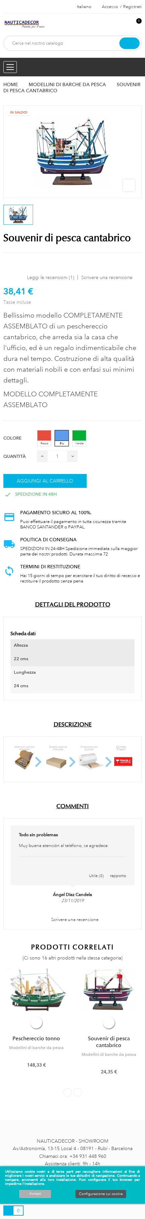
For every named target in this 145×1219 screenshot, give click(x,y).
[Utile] (96, 868)
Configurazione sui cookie (101, 1194)
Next (78, 1092)
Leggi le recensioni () (50, 277)
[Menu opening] (10, 67)
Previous (67, 1092)
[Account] (125, 24)
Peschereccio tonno (36, 1038)
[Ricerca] (129, 43)
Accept (35, 1193)
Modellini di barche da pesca (36, 1047)
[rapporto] (118, 868)
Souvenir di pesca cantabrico (109, 1042)
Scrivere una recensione (107, 277)
